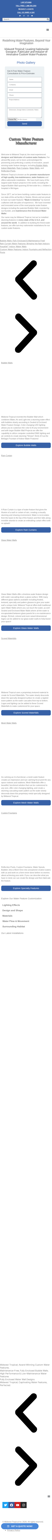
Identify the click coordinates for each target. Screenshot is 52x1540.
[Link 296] (11, 1505)
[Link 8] (32, 16)
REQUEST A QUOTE (26, 9)
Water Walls (34, 168)
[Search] (47, 19)
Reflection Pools (8, 171)
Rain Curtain (6, 456)
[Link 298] (24, 1505)
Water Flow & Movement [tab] (15, 921)
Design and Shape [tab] (12, 910)
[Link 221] (26, 390)
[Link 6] (24, 16)
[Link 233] (26, 665)
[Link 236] (26, 750)
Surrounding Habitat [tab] (13, 926)
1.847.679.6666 (26, 2)
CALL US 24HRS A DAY (26, 12)
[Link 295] (5, 1505)
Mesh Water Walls (9, 723)
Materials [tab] (7, 916)
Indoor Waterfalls (8, 168)
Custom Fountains (9, 813)
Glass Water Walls (9, 540)
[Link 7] (28, 16)
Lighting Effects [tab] (11, 905)
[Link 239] (26, 840)
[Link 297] (18, 1505)
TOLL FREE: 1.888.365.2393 (26, 6)
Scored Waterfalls (8, 638)
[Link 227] (26, 567)
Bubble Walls (42, 165)
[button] (48, 30)
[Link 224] (26, 483)
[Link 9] (19, 30)
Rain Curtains (22, 168)
